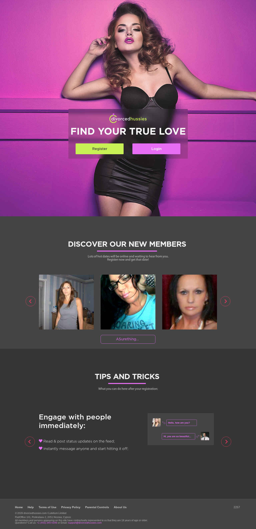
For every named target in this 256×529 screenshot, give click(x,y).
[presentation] (31, 301)
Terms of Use (47, 507)
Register (99, 149)
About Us (120, 507)
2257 (237, 507)
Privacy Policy (70, 507)
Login (156, 149)
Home (19, 507)
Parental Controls (97, 507)
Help (31, 507)
